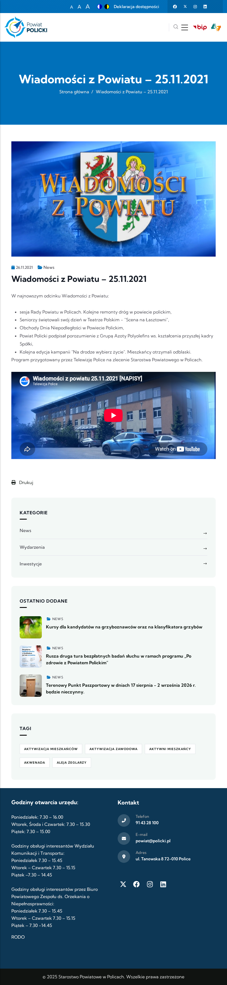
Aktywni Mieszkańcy (170, 749)
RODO (18, 937)
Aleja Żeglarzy (72, 763)
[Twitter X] (123, 884)
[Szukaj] (176, 27)
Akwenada (34, 763)
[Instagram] (149, 884)
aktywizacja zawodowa (113, 749)
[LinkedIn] (163, 884)
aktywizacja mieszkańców (51, 749)
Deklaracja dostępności (136, 6)
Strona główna (74, 91)
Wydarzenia (32, 547)
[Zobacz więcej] (31, 627)
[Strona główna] (25, 27)
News (48, 267)
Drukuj (25, 482)
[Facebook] (136, 884)
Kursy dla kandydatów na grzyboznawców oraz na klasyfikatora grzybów (124, 627)
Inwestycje (31, 564)
